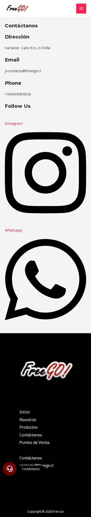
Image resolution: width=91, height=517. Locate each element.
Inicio (24, 412)
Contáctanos (30, 435)
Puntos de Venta (34, 442)
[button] (9, 469)
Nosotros (27, 419)
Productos (28, 427)
